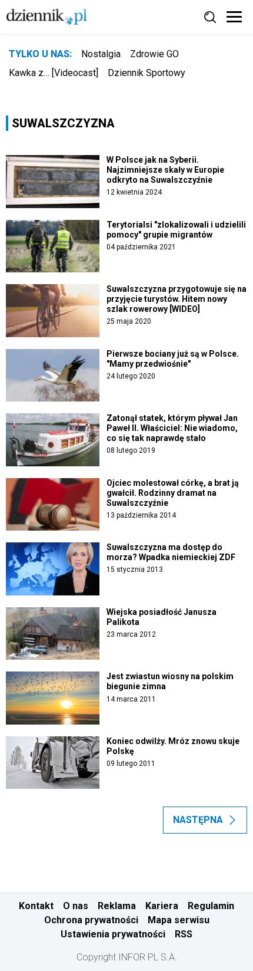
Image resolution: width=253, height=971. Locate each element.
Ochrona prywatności (91, 920)
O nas (75, 905)
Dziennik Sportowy (146, 72)
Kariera (161, 905)
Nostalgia (101, 54)
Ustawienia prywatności (113, 934)
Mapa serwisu (178, 920)
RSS (183, 934)
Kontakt (36, 905)
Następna (198, 819)
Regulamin (211, 905)
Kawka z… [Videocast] (53, 72)
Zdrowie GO (154, 54)
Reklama (117, 905)
